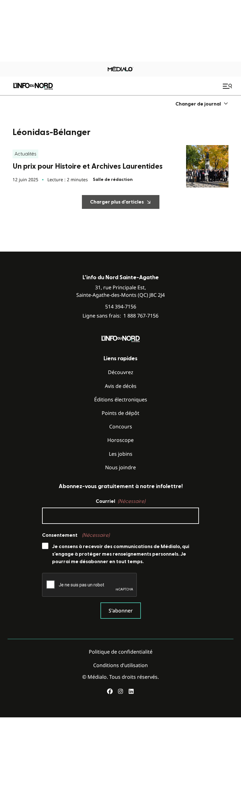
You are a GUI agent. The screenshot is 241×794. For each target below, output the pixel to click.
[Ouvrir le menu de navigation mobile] (228, 86)
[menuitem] (201, 104)
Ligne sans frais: (120, 316)
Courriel (120, 501)
